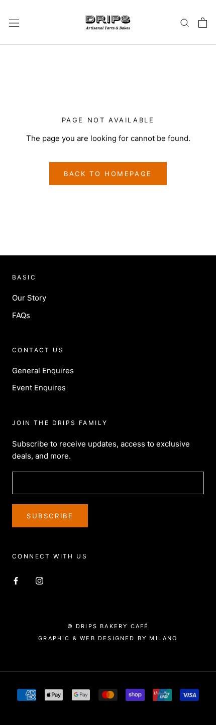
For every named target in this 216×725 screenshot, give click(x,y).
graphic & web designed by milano (107, 638)
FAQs (21, 315)
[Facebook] (16, 580)
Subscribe (50, 516)
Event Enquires (39, 387)
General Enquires (43, 370)
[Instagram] (39, 580)
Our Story (29, 298)
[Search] (184, 22)
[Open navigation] (14, 23)
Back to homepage (108, 174)
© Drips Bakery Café (108, 626)
